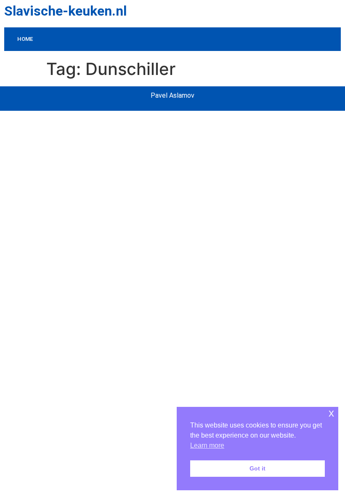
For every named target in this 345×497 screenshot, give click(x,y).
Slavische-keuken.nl (65, 11)
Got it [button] (257, 468)
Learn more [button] (207, 445)
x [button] (331, 413)
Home (25, 39)
